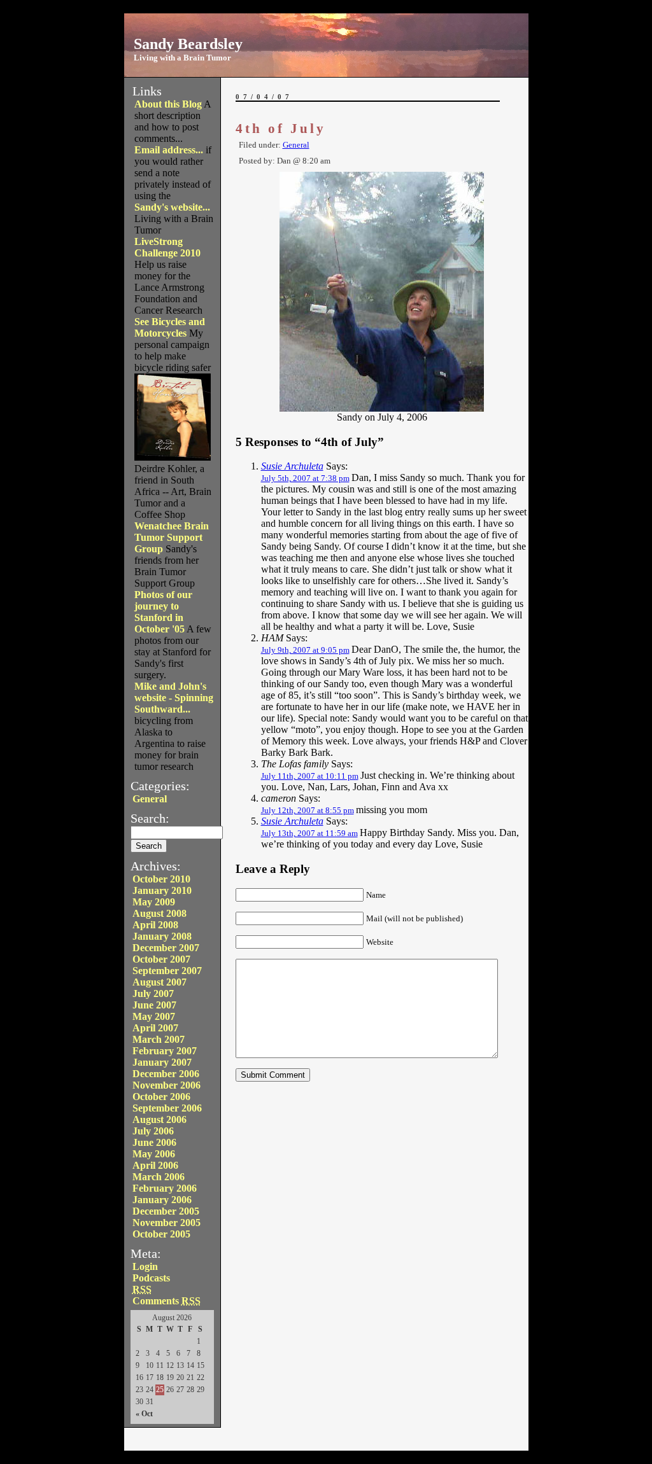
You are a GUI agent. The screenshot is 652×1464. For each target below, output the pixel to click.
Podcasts (151, 1277)
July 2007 (153, 993)
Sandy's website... (172, 207)
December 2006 (165, 1073)
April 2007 (155, 1027)
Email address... (168, 149)
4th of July (281, 128)
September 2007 (167, 970)
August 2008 (159, 913)
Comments (166, 1300)
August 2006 (159, 1119)
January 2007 (162, 1062)
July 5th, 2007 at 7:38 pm (305, 478)
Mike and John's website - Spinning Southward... (173, 698)
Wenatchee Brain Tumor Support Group (171, 537)
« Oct (144, 1413)
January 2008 (162, 936)
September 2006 (167, 1108)
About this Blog (168, 104)
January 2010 (162, 890)
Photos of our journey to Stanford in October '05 (163, 611)
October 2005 (161, 1234)
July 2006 (153, 1131)
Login (145, 1266)
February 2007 (164, 1050)
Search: (150, 818)
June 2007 (154, 1005)
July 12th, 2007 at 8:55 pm (307, 810)
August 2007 (159, 982)
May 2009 (153, 901)
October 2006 (161, 1096)
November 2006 (166, 1085)
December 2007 (165, 947)
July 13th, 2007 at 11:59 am (309, 833)
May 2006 (153, 1153)
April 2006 (155, 1165)
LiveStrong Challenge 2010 (167, 247)
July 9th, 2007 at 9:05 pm (305, 650)
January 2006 (162, 1199)
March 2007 (158, 1039)
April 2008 (155, 924)
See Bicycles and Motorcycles (169, 327)
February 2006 (164, 1188)
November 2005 (166, 1222)
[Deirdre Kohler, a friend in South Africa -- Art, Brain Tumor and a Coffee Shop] (172, 457)
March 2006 (158, 1176)
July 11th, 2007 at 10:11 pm (309, 776)
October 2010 (161, 879)
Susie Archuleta (292, 466)
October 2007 (161, 959)
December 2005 (165, 1211)
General (149, 798)
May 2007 (153, 1016)
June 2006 (154, 1142)
